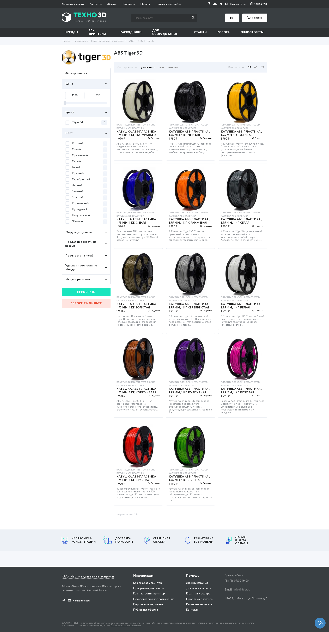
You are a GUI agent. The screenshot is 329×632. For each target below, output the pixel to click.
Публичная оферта (145, 610)
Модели (145, 4)
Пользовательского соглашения (126, 625)
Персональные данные (148, 604)
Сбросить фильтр (86, 303)
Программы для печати (148, 588)
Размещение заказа (199, 604)
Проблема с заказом (199, 599)
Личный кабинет (197, 583)
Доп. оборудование (165, 32)
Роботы (223, 32)
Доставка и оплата (73, 4)
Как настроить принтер (149, 594)
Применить (86, 292)
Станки (200, 32)
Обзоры (112, 4)
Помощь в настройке (168, 4)
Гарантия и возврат (199, 594)
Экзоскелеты (252, 32)
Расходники (131, 32)
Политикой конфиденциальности (224, 623)
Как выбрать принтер (147, 583)
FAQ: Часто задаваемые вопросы (88, 576)
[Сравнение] (232, 18)
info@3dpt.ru (241, 590)
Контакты (96, 4)
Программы (128, 4)
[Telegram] (221, 4)
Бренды (71, 32)
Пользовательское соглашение (153, 599)
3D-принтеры (97, 32)
